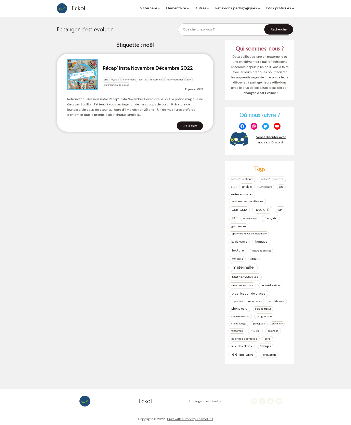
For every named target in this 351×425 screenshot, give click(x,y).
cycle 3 (115, 79)
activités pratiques (242, 179)
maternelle (156, 79)
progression (264, 316)
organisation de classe (116, 85)
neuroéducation (270, 285)
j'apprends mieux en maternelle (249, 233)
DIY (280, 210)
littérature (237, 258)
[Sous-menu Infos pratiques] (293, 8)
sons (268, 338)
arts (106, 79)
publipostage (238, 323)
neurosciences (242, 285)
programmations (240, 316)
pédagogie (259, 323)
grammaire (238, 226)
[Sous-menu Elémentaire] (188, 8)
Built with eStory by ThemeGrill (190, 419)
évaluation (269, 355)
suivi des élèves (241, 346)
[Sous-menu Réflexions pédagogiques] (259, 8)
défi (233, 218)
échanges (265, 346)
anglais (247, 187)
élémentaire (129, 79)
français (271, 218)
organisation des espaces (246, 301)
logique (254, 258)
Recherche (279, 29)
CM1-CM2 (239, 210)
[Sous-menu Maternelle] (159, 8)
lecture (143, 79)
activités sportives (272, 179)
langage (261, 241)
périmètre (277, 323)
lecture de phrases (261, 250)
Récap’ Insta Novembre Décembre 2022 (148, 68)
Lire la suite (189, 126)
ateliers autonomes (242, 194)
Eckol (78, 8)
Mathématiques (174, 79)
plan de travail (263, 308)
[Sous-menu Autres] (208, 8)
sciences (273, 331)
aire (233, 186)
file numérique (250, 218)
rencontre (237, 331)
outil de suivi (276, 301)
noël (188, 79)
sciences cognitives (244, 338)
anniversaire (265, 186)
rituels (255, 331)
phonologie (239, 309)
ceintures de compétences (247, 201)
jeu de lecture (239, 241)
